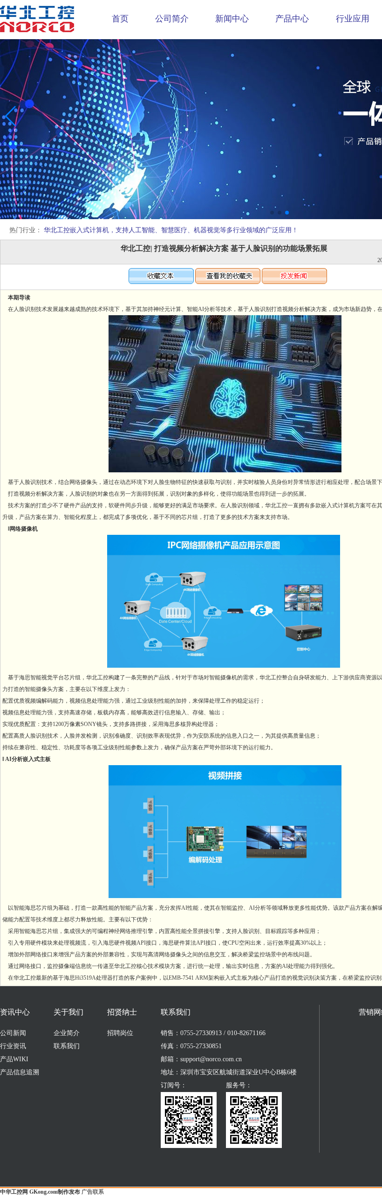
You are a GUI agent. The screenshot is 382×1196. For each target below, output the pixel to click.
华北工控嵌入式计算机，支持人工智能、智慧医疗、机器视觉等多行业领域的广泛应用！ (171, 230)
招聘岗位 (120, 1033)
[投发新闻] (294, 282)
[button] (272, 212)
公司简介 (172, 18)
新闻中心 (232, 18)
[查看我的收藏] (227, 282)
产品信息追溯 (19, 1072)
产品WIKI (14, 1059)
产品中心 (292, 18)
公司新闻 (13, 1033)
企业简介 (67, 1033)
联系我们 (67, 1046)
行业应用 (352, 18)
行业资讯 (13, 1046)
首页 (120, 18)
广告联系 (93, 1192)
